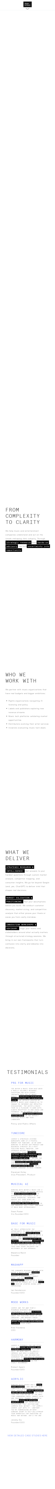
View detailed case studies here (28, 1435)
